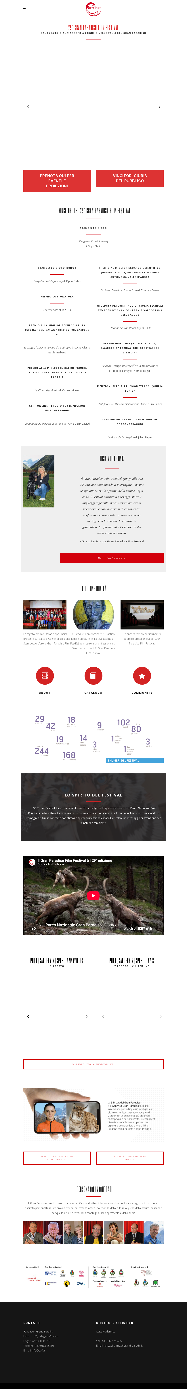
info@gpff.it (38, 1350)
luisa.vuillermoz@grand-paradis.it (123, 1345)
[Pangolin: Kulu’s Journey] (93, 106)
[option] (93, 106)
